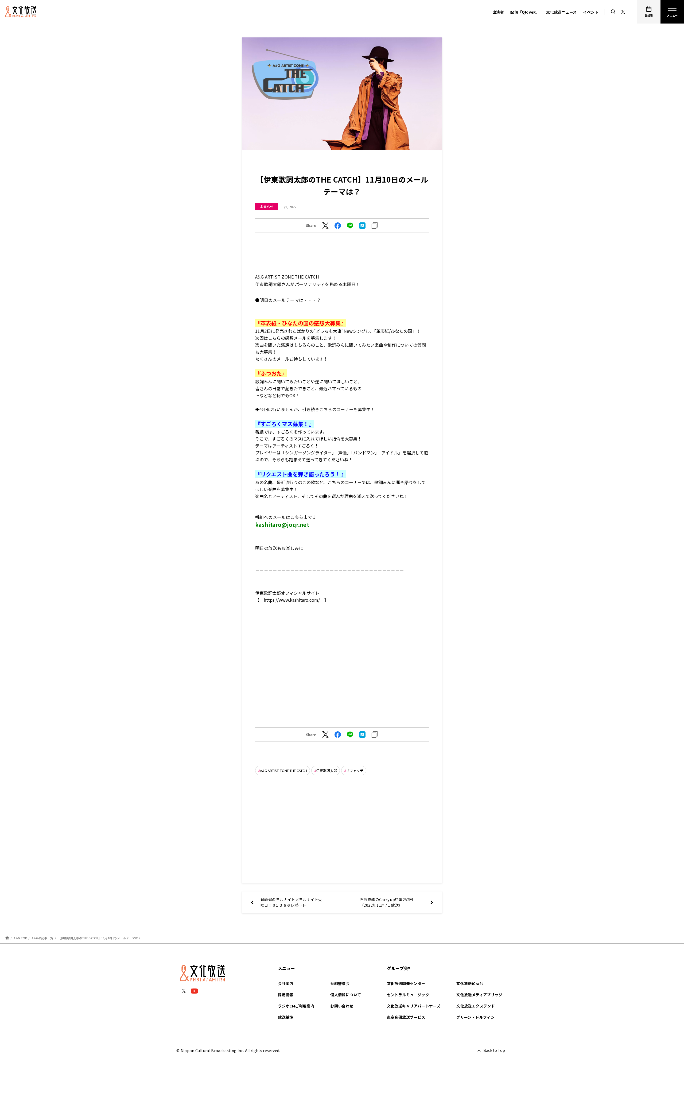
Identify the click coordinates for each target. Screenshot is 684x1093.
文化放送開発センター (406, 983)
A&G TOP (20, 938)
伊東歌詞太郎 (326, 770)
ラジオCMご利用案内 (296, 1006)
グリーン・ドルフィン (475, 1017)
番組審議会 (339, 983)
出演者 (498, 12)
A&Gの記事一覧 (42, 938)
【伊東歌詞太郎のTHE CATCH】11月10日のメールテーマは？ (99, 938)
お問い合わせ (341, 1006)
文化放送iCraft (469, 983)
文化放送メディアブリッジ (479, 994)
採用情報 (285, 994)
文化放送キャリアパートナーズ (414, 1006)
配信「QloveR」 (525, 12)
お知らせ (266, 206)
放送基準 (285, 1017)
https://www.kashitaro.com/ (292, 600)
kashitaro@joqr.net (282, 524)
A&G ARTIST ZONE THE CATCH (283, 770)
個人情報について (345, 994)
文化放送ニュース (561, 12)
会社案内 (285, 983)
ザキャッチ (354, 770)
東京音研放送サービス (406, 1017)
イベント (590, 12)
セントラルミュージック (408, 994)
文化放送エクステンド (475, 1006)
